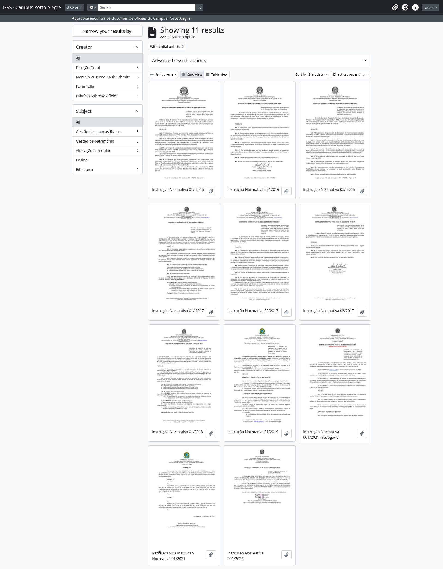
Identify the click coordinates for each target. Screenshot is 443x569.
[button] (395, 7)
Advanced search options (179, 60)
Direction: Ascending (349, 74)
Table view (218, 74)
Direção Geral (107, 68)
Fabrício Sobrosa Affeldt (107, 97)
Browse (73, 7)
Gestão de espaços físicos (107, 133)
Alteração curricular (107, 151)
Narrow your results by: (107, 31)
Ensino (107, 161)
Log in (429, 7)
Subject (84, 111)
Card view (194, 74)
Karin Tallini (107, 87)
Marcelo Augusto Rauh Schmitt (107, 78)
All (78, 58)
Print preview (165, 74)
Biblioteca (107, 170)
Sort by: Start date (310, 74)
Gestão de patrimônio (107, 142)
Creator (84, 47)
